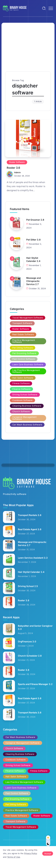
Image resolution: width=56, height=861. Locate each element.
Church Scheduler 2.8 (30, 655)
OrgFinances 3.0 (27, 641)
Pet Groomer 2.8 (35, 219)
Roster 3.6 (13, 167)
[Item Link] (28, 138)
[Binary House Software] (15, 8)
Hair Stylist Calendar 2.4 (33, 259)
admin (17, 172)
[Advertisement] (28, 49)
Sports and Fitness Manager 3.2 (35, 684)
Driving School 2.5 (28, 586)
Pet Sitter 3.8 (33, 239)
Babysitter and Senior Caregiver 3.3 (35, 627)
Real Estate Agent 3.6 (29, 529)
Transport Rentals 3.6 (29, 515)
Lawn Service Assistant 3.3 (33, 557)
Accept (47, 853)
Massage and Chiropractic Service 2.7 (33, 281)
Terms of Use (13, 857)
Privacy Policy (30, 853)
